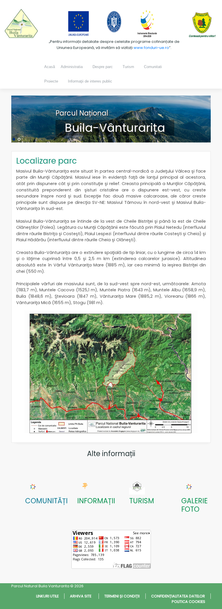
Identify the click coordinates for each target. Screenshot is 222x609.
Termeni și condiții (122, 596)
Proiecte (51, 81)
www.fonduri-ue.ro (151, 47)
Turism (128, 67)
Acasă (49, 67)
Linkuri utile (47, 596)
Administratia (72, 67)
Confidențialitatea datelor (178, 596)
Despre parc (102, 67)
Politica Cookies (188, 601)
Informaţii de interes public (90, 81)
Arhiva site (81, 596)
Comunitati (153, 67)
